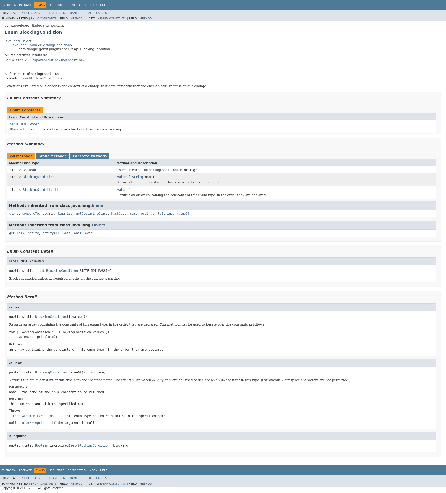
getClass (16, 233)
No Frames (71, 13)
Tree (61, 5)
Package (25, 5)
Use (52, 5)
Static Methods (52, 156)
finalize (64, 213)
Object (98, 225)
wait (66, 233)
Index (93, 5)
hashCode (118, 213)
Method (76, 18)
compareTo (30, 213)
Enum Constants (44, 18)
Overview (8, 5)
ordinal (147, 213)
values (122, 189)
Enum (23, 78)
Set (140, 170)
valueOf (123, 177)
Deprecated (76, 5)
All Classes (97, 13)
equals (48, 213)
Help (103, 5)
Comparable (40, 60)
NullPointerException (27, 423)
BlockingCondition (55, 45)
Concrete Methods (90, 156)
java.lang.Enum (24, 45)
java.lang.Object (18, 41)
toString (165, 213)
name (133, 213)
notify (33, 233)
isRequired (126, 170)
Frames (54, 13)
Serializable (16, 60)
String (137, 177)
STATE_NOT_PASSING (25, 124)
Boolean (29, 170)
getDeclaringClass (92, 213)
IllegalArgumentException (31, 416)
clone (13, 213)
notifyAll (51, 233)
